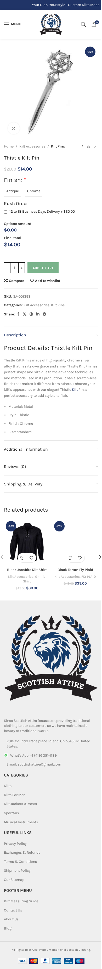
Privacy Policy (15, 843)
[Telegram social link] (44, 314)
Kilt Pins (58, 146)
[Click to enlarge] (14, 128)
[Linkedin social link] (38, 314)
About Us (11, 919)
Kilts (8, 786)
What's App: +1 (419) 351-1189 (33, 755)
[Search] (83, 24)
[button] (22, 557)
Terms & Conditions (20, 861)
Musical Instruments (21, 822)
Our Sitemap (14, 879)
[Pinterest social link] (31, 314)
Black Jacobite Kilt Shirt (27, 570)
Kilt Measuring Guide (21, 901)
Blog (8, 928)
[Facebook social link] (18, 314)
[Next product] (95, 146)
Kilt (75, 389)
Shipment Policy (17, 870)
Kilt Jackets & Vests (20, 804)
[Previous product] (82, 146)
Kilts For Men (14, 795)
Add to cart (43, 268)
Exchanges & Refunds (22, 852)
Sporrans (11, 813)
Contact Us (13, 910)
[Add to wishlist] (31, 557)
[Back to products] (89, 146)
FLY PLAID (88, 577)
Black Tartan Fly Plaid (75, 570)
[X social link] (24, 314)
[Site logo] (51, 24)
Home (9, 146)
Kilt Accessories (32, 146)
